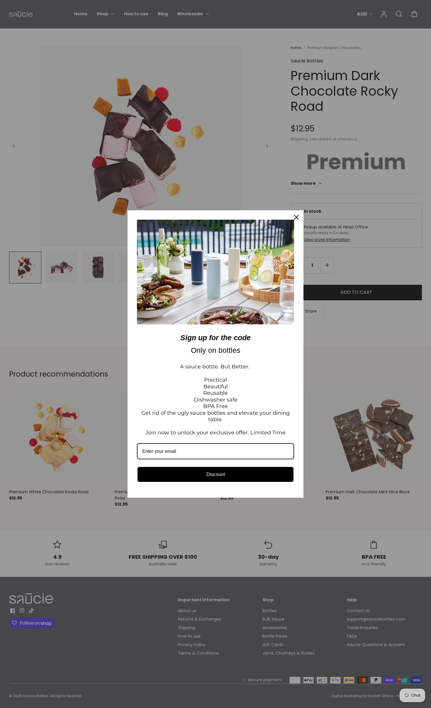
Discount (215, 474)
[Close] (296, 217)
